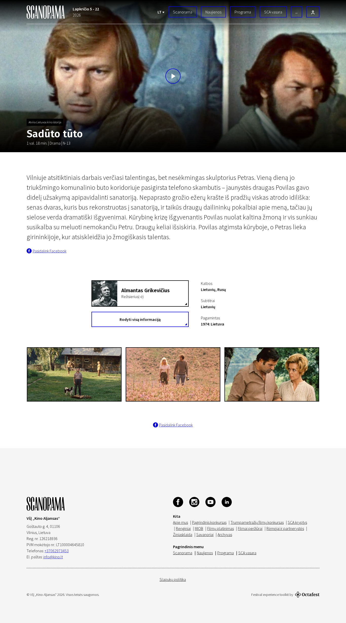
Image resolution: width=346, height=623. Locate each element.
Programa (243, 11)
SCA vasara (273, 11)
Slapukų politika (173, 579)
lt (160, 11)
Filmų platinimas (220, 528)
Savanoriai (205, 534)
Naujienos (213, 11)
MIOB (199, 528)
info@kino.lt (53, 556)
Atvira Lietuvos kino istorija (45, 122)
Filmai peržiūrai (250, 528)
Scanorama (182, 11)
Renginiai (183, 528)
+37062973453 (57, 550)
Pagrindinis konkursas (209, 522)
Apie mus (180, 522)
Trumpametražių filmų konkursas (257, 522)
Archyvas (225, 534)
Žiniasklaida (182, 534)
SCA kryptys (297, 522)
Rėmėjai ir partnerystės (285, 528)
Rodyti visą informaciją (140, 319)
